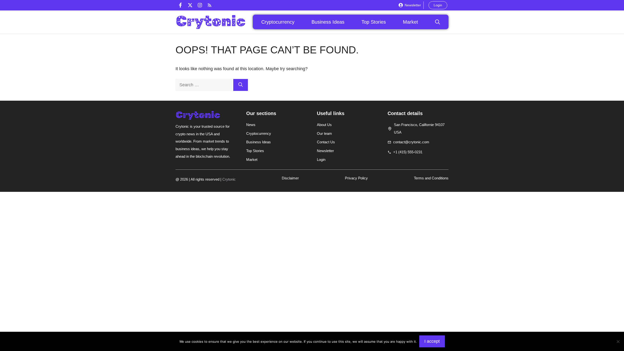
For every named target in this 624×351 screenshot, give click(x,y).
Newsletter (413, 5)
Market (410, 22)
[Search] (240, 85)
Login (438, 5)
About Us (324, 125)
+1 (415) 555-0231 (407, 152)
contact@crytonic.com (411, 142)
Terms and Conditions (431, 178)
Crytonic (229, 179)
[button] (437, 22)
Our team (324, 133)
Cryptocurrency (277, 22)
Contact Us (326, 142)
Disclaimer (290, 178)
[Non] (617, 341)
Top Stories (373, 22)
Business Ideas (328, 22)
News (250, 125)
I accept (432, 341)
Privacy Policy (356, 178)
